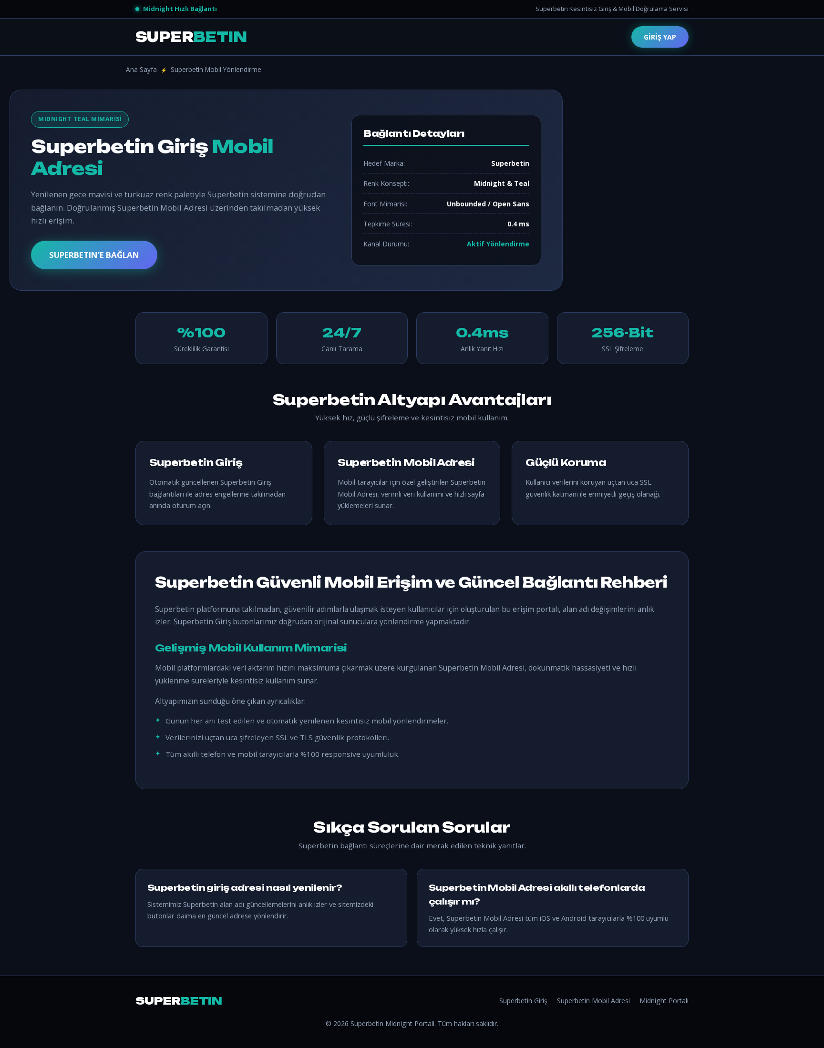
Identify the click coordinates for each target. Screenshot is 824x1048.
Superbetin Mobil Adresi (593, 1000)
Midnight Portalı (664, 1000)
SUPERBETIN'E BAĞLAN (94, 254)
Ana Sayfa (141, 69)
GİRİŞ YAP (660, 36)
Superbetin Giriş (523, 1000)
